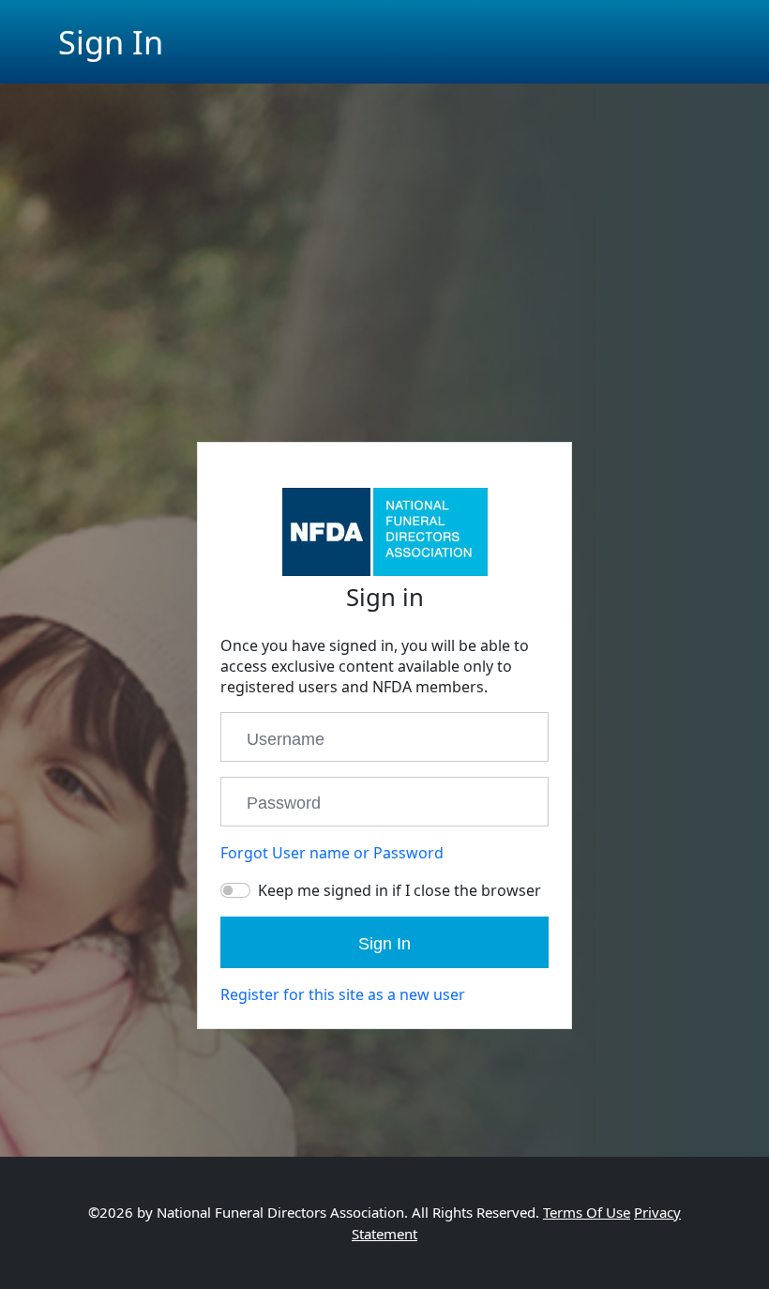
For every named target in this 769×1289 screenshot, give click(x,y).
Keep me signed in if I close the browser (399, 890)
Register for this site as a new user (342, 994)
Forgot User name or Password (332, 852)
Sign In (384, 943)
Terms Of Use (586, 1212)
